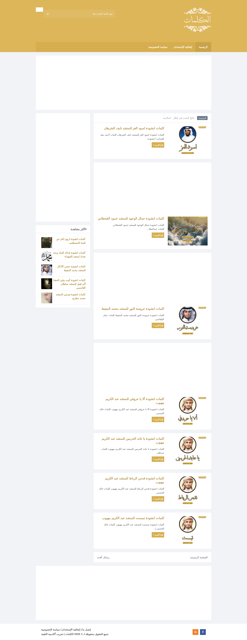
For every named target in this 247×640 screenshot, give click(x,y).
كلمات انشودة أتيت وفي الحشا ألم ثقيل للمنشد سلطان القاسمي (69, 284)
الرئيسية (202, 118)
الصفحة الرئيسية (199, 557)
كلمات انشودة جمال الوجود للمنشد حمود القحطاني (131, 218)
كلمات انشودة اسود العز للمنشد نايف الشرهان (134, 128)
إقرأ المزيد (159, 145)
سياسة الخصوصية (50, 629)
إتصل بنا (86, 629)
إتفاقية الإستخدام (71, 629)
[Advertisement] (123, 82)
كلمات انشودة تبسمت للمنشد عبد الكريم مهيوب (133, 518)
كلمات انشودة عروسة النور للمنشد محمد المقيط (132, 308)
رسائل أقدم (103, 557)
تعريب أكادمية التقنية (52, 634)
